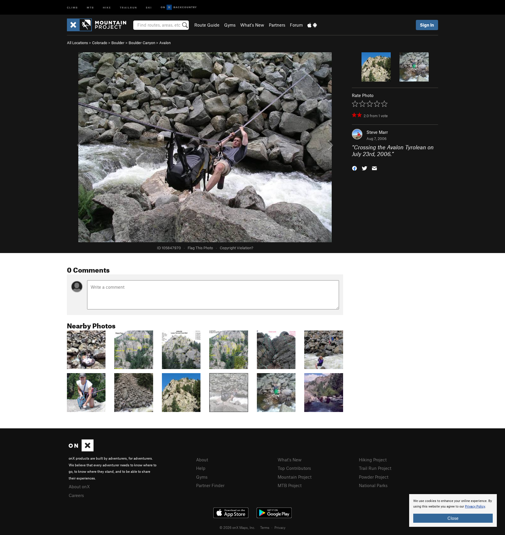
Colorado (99, 42)
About (202, 459)
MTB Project (290, 485)
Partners (277, 24)
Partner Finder (210, 485)
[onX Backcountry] (178, 7)
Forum (296, 24)
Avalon (165, 42)
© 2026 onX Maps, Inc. (237, 527)
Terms (264, 527)
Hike (107, 7)
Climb (72, 7)
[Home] (99, 24)
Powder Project (373, 476)
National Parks (373, 485)
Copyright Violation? (236, 247)
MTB (90, 7)
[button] (354, 167)
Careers (76, 495)
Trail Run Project (375, 468)
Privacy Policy (475, 506)
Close (453, 518)
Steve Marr (377, 132)
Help (200, 468)
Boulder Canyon (142, 42)
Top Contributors (294, 468)
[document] (453, 510)
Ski (149, 7)
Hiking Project (373, 459)
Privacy (280, 527)
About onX (79, 486)
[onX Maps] (81, 449)
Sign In (427, 24)
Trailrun (128, 7)
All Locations (77, 42)
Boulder (117, 42)
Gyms (230, 24)
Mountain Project (295, 476)
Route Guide (206, 24)
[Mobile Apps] (312, 24)
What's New (252, 24)
